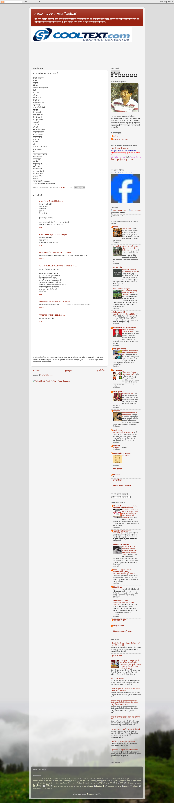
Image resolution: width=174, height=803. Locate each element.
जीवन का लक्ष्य (49, 781)
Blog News (117, 587)
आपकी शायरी (117, 430)
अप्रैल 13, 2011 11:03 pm (62, 252)
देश (88, 781)
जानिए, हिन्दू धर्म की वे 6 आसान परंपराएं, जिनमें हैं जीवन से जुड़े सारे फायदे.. (126, 689)
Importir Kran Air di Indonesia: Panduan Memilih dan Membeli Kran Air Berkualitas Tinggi (129, 550)
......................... (37, 778)
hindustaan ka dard (121, 544)
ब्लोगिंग (88, 783)
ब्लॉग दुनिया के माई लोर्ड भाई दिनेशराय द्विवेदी (123, 150)
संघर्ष (128, 783)
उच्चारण (84, 778)
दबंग (61, 781)
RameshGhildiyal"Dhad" (49, 266)
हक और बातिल (118, 267)
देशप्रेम (93, 781)
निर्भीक (104, 781)
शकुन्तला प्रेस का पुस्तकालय (122, 453)
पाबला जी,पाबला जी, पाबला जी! (120, 148)
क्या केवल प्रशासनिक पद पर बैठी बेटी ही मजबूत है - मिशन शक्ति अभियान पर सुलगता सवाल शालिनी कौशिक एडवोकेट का (130, 513)
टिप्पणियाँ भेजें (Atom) (47, 375)
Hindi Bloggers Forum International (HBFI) (122, 571)
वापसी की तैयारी (127, 229)
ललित (121, 783)
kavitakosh (100, 786)
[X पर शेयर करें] (79, 187)
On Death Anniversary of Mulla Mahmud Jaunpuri (129, 292)
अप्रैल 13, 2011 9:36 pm (58, 235)
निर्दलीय (99, 781)
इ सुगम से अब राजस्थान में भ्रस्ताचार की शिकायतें (125, 729)
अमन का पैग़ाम (117, 469)
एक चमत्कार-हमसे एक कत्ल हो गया (123, 432)
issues (90, 786)
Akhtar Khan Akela (116, 173)
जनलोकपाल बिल (135, 778)
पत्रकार (115, 781)
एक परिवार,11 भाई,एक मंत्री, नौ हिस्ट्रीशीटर (125, 750)
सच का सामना (117, 370)
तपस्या (56, 781)
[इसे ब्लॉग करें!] (77, 187)
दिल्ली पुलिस (82, 781)
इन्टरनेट (78, 778)
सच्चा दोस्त (116, 411)
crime (77, 786)
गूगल (118, 778)
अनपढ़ (45, 778)
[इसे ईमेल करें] (75, 187)
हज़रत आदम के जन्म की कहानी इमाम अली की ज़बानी (130, 270)
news (119, 786)
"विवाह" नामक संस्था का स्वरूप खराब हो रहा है (129, 373)
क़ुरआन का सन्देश (117, 655)
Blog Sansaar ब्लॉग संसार (122, 631)
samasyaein (36, 788)
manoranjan (111, 786)
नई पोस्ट (36, 370)
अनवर (51, 778)
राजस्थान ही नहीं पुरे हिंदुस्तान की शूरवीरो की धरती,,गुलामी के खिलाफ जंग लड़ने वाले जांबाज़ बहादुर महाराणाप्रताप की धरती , (124, 703)
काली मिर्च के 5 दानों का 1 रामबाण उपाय (123, 741)
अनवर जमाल (58, 778)
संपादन (132, 783)
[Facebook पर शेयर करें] (81, 187)
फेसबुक (128, 781)
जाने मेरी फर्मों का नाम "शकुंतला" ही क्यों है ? (128, 330)
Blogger (90, 794)
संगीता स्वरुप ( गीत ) (45, 252)
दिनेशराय (73, 781)
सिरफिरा (37, 785)
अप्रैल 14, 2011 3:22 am (56, 315)
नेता (109, 781)
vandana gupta (45, 301)
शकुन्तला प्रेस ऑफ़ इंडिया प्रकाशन (124, 328)
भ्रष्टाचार (95, 783)
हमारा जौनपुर (117, 480)
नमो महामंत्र (125, 455)
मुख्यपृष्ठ (68, 370)
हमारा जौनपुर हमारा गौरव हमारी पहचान (125, 246)
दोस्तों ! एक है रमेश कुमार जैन (122, 159)
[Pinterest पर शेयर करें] (84, 187)
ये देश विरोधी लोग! (118, 533)
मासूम (100, 783)
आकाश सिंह (42, 201)
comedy (71, 786)
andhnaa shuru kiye (60, 786)
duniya (84, 786)
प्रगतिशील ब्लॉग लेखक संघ (122, 531)
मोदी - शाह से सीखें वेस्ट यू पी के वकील (124, 573)
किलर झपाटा (43, 315)
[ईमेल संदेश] (70, 187)
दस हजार (67, 781)
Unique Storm (118, 626)
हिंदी (48, 785)
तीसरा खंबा (116, 446)
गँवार (114, 778)
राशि (116, 783)
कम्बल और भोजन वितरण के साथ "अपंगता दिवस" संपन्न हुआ (130, 353)
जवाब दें (41, 227)
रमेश (111, 783)
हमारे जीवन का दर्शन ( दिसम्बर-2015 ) (124, 314)
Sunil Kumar (44, 235)
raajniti (126, 786)
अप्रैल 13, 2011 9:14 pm (55, 201)
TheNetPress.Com (120, 600)
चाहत (123, 778)
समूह (138, 783)
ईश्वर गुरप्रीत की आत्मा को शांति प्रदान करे (129, 414)
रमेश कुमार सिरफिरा (119, 349)
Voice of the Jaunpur (121, 289)
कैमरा (90, 778)
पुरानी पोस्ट (101, 370)
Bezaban (116, 474)
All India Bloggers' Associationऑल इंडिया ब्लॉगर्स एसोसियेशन (125, 507)
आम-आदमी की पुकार (119, 620)
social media (46, 788)
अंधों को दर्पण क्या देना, (117, 678)
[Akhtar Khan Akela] (125, 202)
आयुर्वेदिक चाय (117, 589)
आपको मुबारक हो (118, 392)
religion (135, 786)
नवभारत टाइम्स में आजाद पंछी (122, 485)
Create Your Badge (127, 173)
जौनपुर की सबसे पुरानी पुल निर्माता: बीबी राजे (129, 249)
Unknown (116, 136)
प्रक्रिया (122, 781)
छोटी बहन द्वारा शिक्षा (128, 393)
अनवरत (115, 227)
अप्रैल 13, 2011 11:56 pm (61, 301)
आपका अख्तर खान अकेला (120, 139)
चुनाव (128, 778)
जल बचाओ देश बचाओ (38, 781)
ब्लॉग (83, 783)
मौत (106, 783)
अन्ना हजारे (71, 778)
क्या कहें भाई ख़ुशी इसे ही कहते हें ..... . (102, 778)
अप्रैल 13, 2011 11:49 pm (68, 266)
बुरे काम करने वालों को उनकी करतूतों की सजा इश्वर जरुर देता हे (65, 783)
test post (116, 448)
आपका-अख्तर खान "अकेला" (55, 13)
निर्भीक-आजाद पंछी (119, 312)
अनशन (64, 778)
